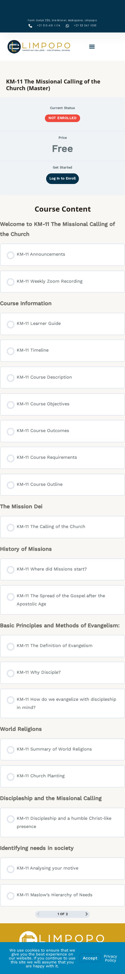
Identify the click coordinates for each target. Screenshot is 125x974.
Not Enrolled (62, 118)
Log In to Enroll (62, 178)
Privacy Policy (110, 958)
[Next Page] (86, 914)
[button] (91, 46)
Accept (90, 957)
